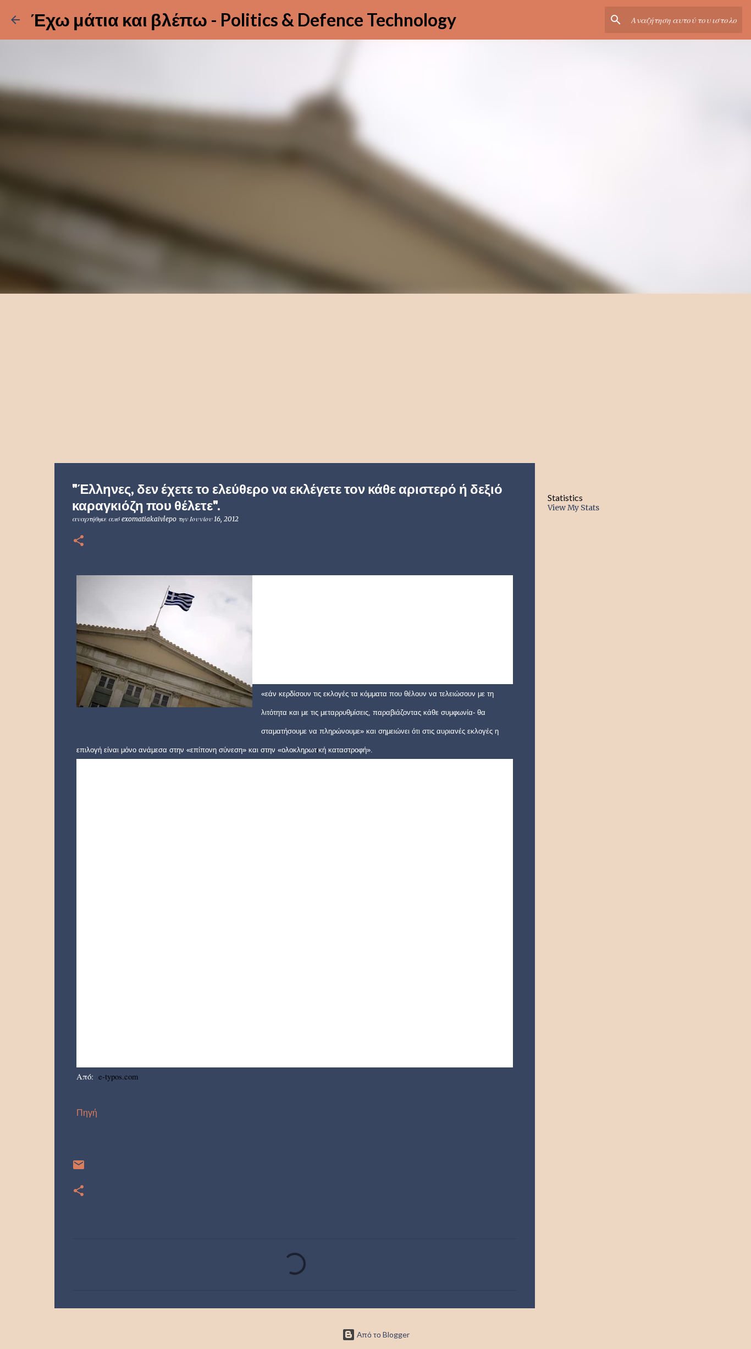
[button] (78, 541)
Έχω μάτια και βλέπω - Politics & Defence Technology (243, 19)
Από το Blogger (382, 1334)
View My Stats (573, 508)
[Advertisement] (375, 376)
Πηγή (86, 1112)
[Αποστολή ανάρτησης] (78, 1169)
